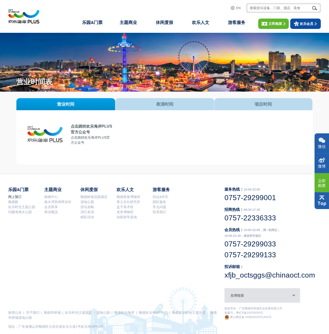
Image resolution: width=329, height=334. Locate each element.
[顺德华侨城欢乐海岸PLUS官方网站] (23, 16)
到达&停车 (160, 197)
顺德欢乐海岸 (124, 312)
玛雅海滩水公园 (20, 212)
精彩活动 (87, 217)
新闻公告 (15, 312)
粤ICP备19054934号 (249, 312)
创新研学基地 (127, 217)
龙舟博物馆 (125, 212)
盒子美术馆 (125, 207)
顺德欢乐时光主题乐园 (189, 312)
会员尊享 (51, 207)
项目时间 (263, 104)
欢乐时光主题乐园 (78, 312)
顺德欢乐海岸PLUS (153, 312)
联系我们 (159, 212)
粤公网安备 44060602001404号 (250, 317)
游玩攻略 (87, 207)
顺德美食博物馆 (128, 197)
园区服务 (159, 202)
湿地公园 (87, 202)
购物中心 (51, 197)
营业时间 (65, 104)
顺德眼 (13, 202)
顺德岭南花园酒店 (93, 197)
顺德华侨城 (52, 312)
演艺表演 (87, 212)
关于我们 (32, 312)
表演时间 (164, 104)
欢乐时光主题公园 (21, 207)
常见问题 (159, 207)
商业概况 (51, 212)
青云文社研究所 (128, 202)
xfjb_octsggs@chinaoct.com (269, 275)
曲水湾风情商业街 (57, 202)
